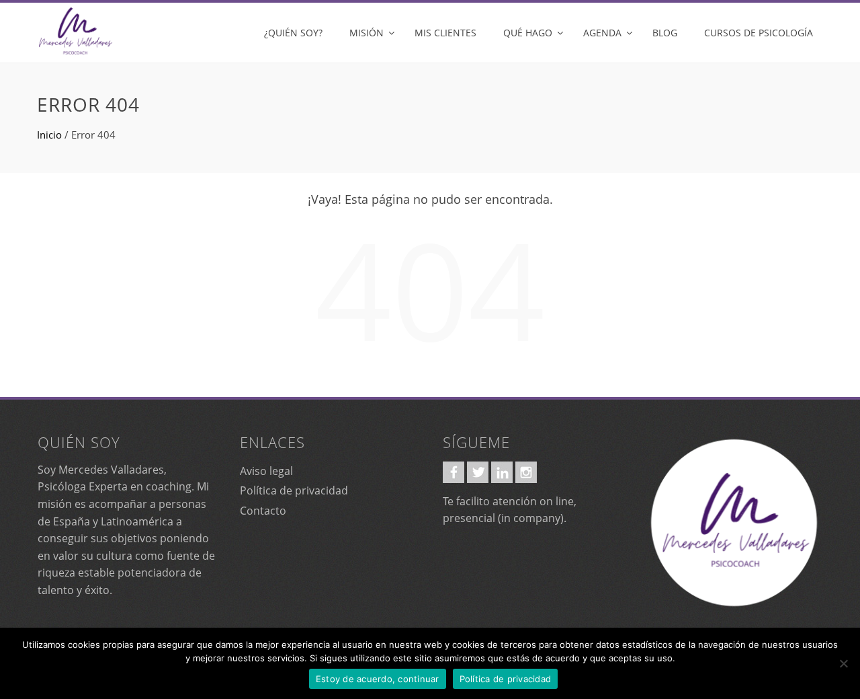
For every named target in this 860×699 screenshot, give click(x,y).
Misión (366, 32)
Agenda (602, 32)
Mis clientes (445, 32)
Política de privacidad (294, 490)
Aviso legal (266, 471)
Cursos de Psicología (758, 32)
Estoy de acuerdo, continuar (377, 678)
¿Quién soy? (293, 32)
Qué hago (527, 32)
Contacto (263, 510)
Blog (664, 32)
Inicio (49, 134)
